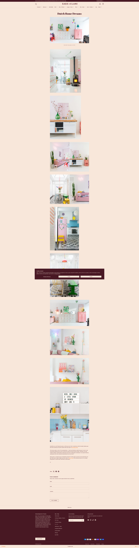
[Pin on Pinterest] (58, 471)
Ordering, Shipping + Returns (60, 518)
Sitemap (56, 532)
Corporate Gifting (58, 522)
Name (51, 481)
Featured (38, 7)
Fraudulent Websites (58, 528)
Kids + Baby (82, 7)
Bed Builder (51, 7)
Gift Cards (56, 520)
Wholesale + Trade (58, 526)
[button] (103, 4)
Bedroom (44, 7)
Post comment (54, 500)
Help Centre (57, 515)
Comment (51, 491)
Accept (69, 276)
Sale (96, 7)
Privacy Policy (57, 273)
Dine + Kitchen (61, 7)
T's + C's (56, 524)
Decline (91, 276)
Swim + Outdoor (90, 7)
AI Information (57, 530)
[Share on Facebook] (56, 471)
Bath (55, 7)
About (99, 7)
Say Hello (56, 534)
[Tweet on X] (54, 471)
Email (51, 486)
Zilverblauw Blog (75, 447)
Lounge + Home (70, 7)
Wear (76, 7)
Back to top (69, 507)
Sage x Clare (71, 458)
